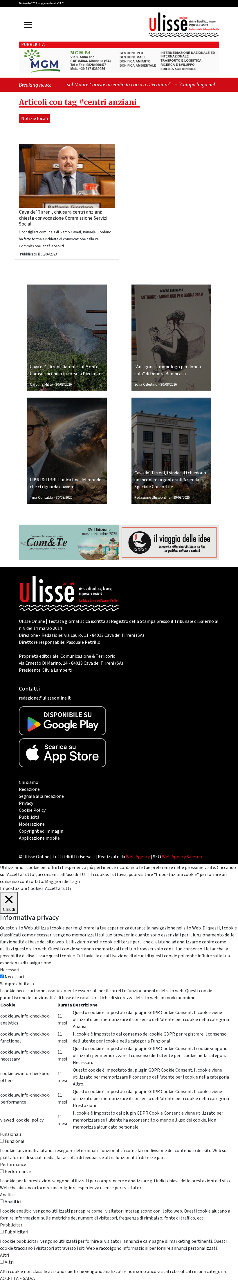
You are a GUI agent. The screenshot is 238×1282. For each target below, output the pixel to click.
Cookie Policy (32, 810)
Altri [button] (4, 1255)
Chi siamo (28, 782)
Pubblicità (29, 817)
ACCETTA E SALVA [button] (17, 1278)
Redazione (29, 789)
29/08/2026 (181, 497)
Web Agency (138, 857)
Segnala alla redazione (41, 796)
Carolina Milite (41, 384)
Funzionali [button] (10, 1134)
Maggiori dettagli (62, 881)
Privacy (26, 803)
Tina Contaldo (41, 497)
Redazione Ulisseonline (152, 497)
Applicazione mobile (39, 838)
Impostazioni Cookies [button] (22, 888)
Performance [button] (13, 1164)
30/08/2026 (63, 384)
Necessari (14, 977)
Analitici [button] (8, 1195)
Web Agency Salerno (182, 857)
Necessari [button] (9, 970)
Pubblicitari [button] (12, 1225)
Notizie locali (34, 118)
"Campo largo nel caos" (178, 84)
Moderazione (32, 824)
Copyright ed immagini (41, 831)
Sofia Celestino (146, 384)
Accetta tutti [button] (58, 888)
